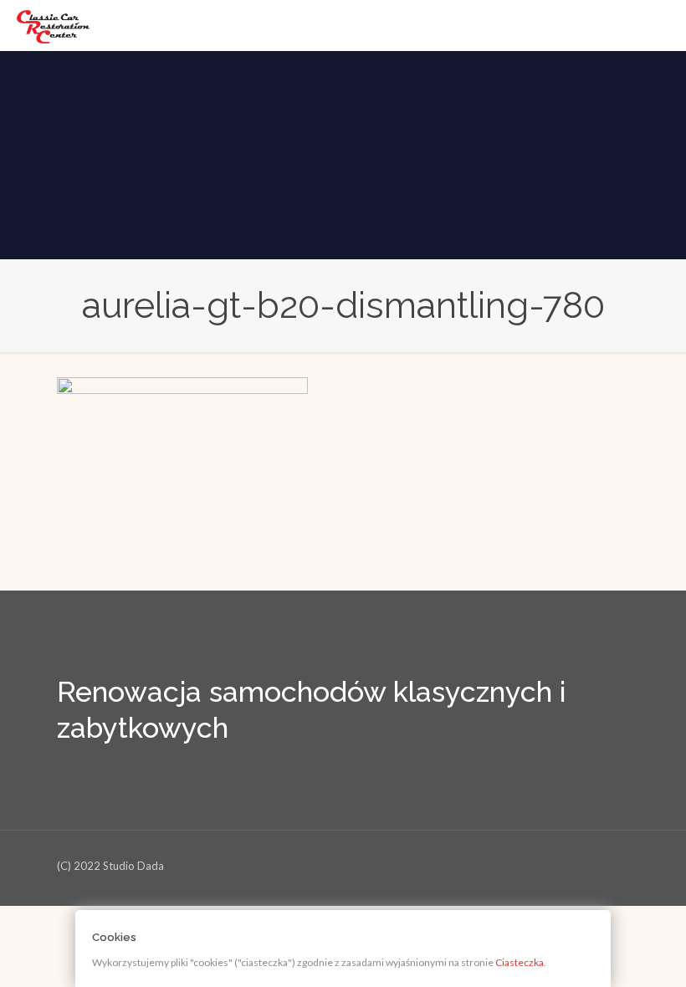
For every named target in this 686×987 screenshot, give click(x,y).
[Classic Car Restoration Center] (53, 25)
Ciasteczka (519, 962)
